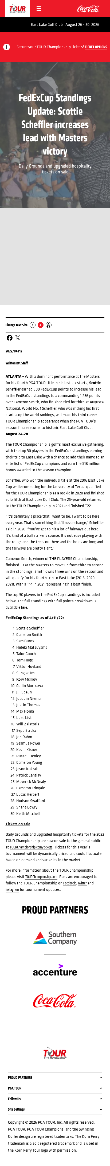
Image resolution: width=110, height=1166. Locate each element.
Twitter (82, 883)
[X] (18, 338)
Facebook (69, 883)
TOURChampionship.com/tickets (31, 847)
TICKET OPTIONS (96, 47)
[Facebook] (10, 338)
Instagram (12, 889)
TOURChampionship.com (41, 876)
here (24, 607)
